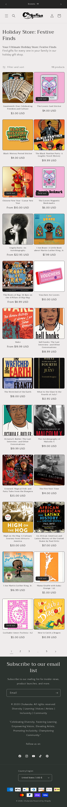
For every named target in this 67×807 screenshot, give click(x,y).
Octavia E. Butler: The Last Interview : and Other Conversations (17, 442)
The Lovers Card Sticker (49, 106)
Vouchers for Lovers (49, 295)
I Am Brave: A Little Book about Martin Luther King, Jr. (49, 249)
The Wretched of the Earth (17, 392)
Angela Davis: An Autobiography (17, 249)
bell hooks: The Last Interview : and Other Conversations (49, 345)
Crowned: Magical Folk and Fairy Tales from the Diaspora (18, 490)
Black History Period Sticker (17, 153)
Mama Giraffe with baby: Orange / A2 (49, 587)
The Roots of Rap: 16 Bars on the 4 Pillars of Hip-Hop (17, 296)
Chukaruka (28, 801)
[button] (6, 15)
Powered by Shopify (42, 801)
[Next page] (55, 651)
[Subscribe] (56, 693)
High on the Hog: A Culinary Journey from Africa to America (18, 538)
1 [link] (11, 651)
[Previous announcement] (6, 4)
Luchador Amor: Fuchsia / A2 (18, 633)
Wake (17, 342)
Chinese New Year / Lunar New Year (18, 202)
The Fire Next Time (49, 489)
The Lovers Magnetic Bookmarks (49, 202)
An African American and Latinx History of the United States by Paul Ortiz (49, 538)
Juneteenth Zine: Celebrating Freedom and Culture (18, 107)
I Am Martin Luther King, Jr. (17, 585)
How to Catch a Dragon (49, 633)
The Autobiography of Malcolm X (49, 440)
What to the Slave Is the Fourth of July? (49, 393)
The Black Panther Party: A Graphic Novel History (49, 154)
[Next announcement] (61, 4)
